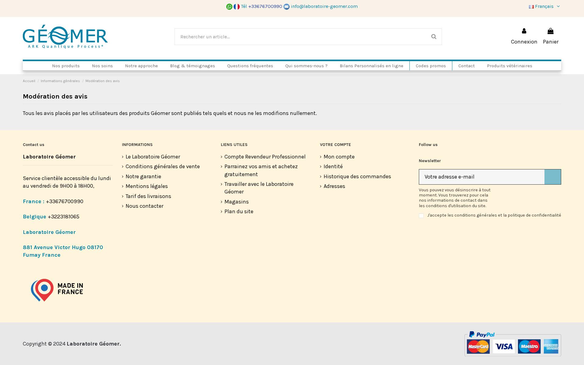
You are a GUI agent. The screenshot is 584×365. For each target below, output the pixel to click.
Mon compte (339, 156)
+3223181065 (64, 216)
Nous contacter (144, 206)
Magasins (236, 201)
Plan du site (238, 211)
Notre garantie (143, 176)
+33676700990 (64, 201)
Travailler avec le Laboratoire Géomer (259, 188)
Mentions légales (147, 186)
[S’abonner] (552, 176)
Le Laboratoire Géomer (153, 156)
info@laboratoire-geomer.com (324, 6)
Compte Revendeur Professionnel (265, 156)
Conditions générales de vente (163, 166)
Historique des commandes (357, 176)
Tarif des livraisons (148, 196)
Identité (333, 166)
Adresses (334, 186)
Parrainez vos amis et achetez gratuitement (261, 170)
